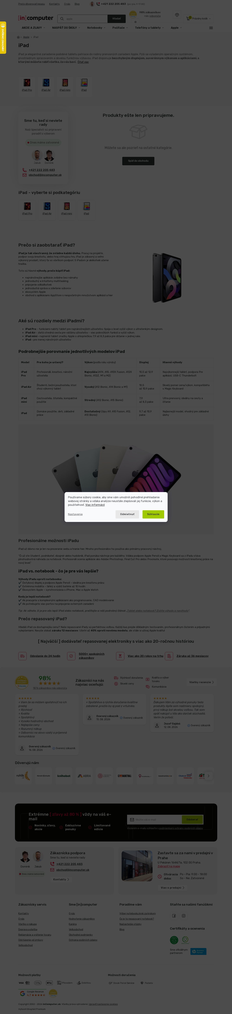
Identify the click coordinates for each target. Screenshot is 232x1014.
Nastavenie (75, 514)
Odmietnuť (127, 514)
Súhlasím (153, 514)
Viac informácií (95, 504)
